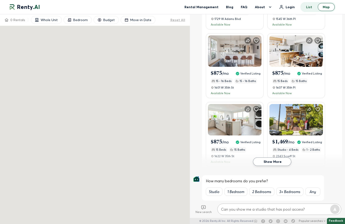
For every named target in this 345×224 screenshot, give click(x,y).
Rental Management (201, 7)
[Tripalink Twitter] (270, 221)
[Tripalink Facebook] (263, 221)
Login (290, 7)
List (309, 7)
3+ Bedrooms (289, 191)
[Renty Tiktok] (293, 221)
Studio (214, 191)
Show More (273, 162)
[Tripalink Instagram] (278, 221)
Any (313, 191)
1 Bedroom (235, 191)
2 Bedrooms (261, 191)
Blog (229, 7)
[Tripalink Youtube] (286, 221)
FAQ (244, 7)
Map (326, 7)
